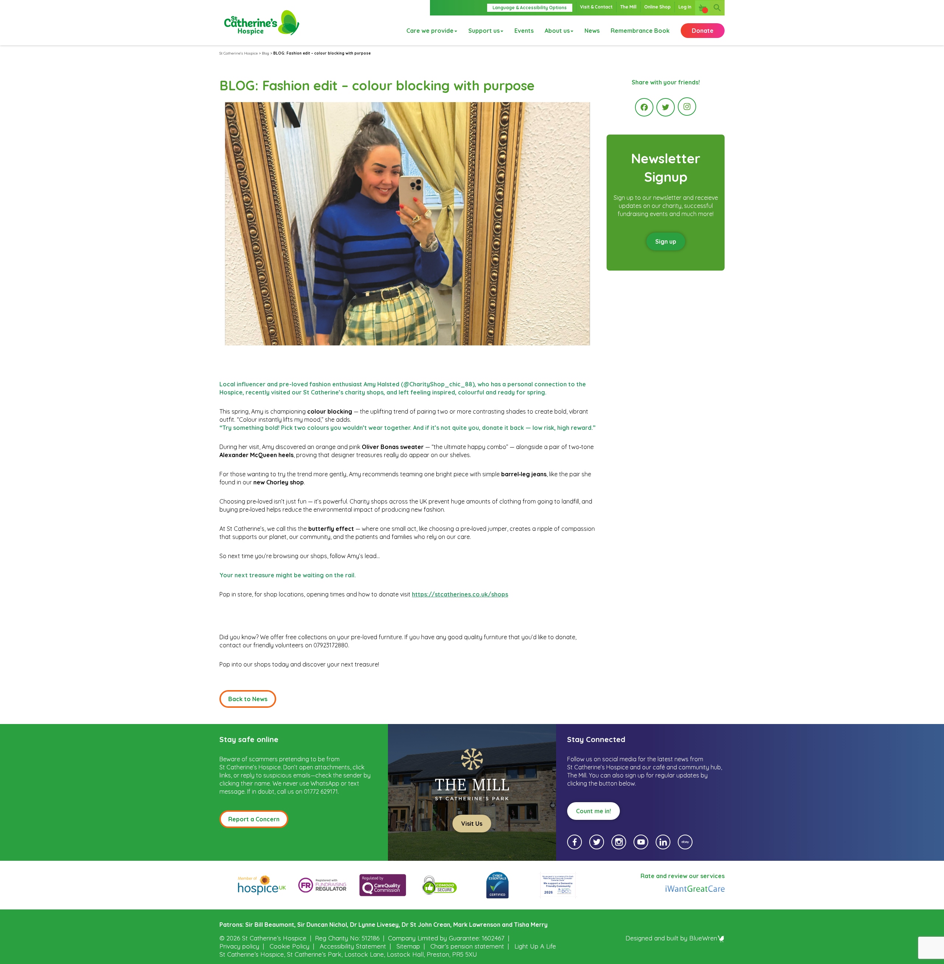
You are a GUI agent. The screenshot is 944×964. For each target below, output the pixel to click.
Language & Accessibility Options (530, 7)
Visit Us (471, 823)
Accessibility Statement (353, 946)
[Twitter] (665, 107)
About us (557, 30)
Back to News (247, 699)
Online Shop (657, 7)
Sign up (665, 241)
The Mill (628, 7)
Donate (703, 30)
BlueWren (703, 938)
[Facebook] (644, 107)
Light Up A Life (535, 946)
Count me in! (593, 811)
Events (524, 30)
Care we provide (430, 30)
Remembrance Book (640, 30)
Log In (684, 7)
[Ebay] (685, 842)
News (592, 30)
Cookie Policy (289, 946)
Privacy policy (239, 946)
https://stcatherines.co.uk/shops (460, 594)
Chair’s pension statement (467, 946)
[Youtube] (641, 842)
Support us (484, 30)
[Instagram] (687, 106)
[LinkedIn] (663, 842)
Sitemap (408, 946)
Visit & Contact (596, 7)
